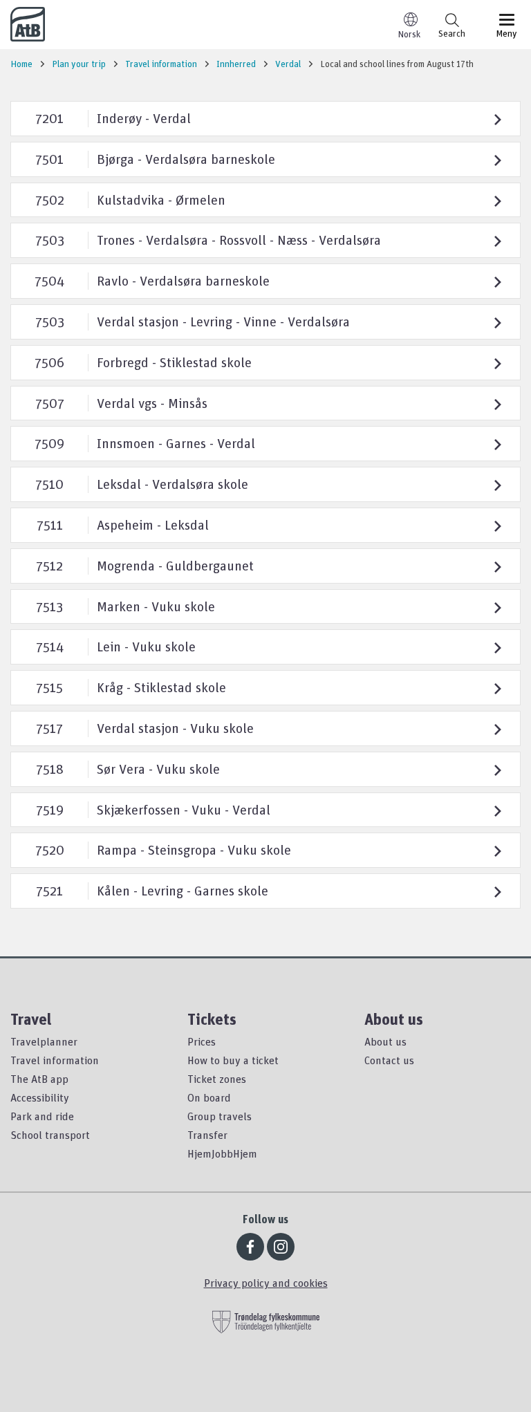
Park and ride (42, 1116)
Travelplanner (43, 1041)
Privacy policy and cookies (266, 1283)
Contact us (389, 1060)
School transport (50, 1135)
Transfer (207, 1135)
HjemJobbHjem (222, 1153)
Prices (201, 1041)
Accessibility (39, 1097)
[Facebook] (250, 1247)
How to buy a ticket (233, 1060)
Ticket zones (216, 1079)
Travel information (54, 1060)
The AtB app (39, 1079)
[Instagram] (281, 1247)
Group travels (219, 1116)
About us (385, 1041)
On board (209, 1097)
